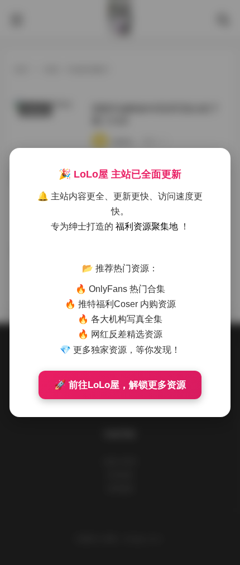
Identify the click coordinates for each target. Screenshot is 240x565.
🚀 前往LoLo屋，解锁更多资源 (120, 385)
